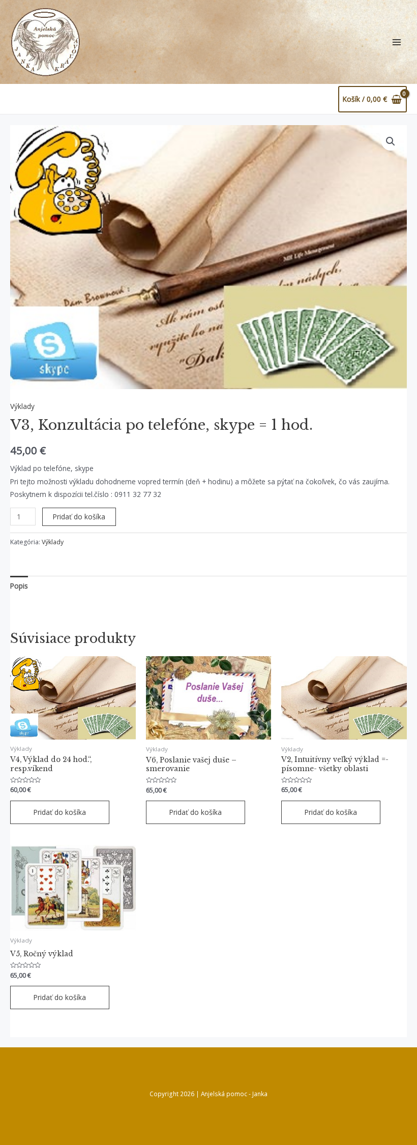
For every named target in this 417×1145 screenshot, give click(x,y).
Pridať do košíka (79, 516)
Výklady (22, 406)
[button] (390, 141)
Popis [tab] (19, 586)
